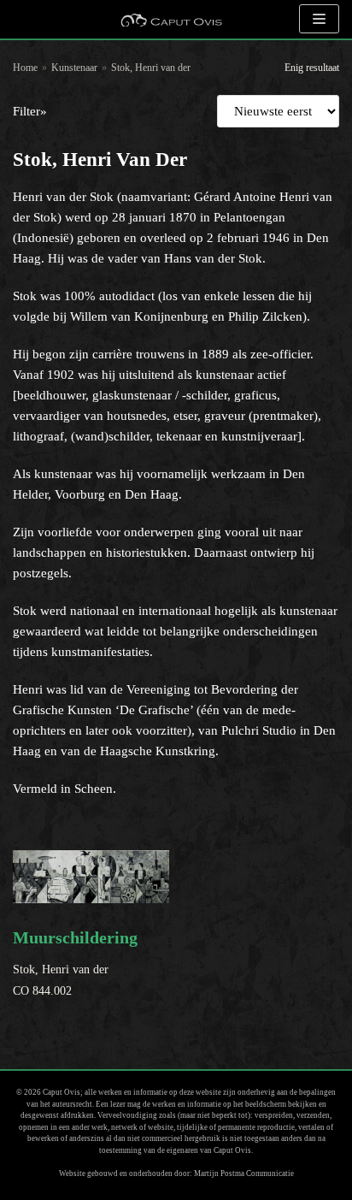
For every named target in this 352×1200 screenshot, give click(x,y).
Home (25, 68)
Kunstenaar (74, 68)
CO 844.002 (75, 962)
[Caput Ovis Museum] (171, 19)
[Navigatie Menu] (319, 18)
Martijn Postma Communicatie (244, 1173)
